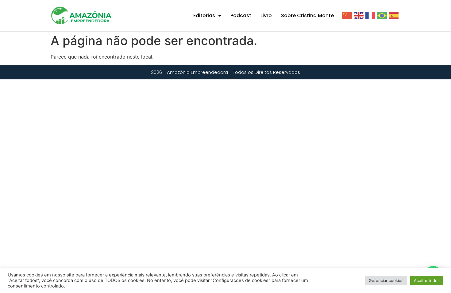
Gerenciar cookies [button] (386, 280)
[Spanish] (394, 15)
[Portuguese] (383, 15)
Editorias (204, 15)
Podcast (240, 15)
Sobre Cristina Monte (307, 15)
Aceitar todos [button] (427, 280)
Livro (266, 15)
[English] (359, 15)
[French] (371, 15)
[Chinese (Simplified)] (348, 15)
